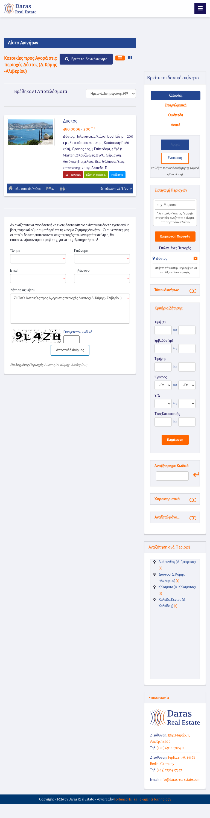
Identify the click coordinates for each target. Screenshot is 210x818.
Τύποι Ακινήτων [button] (166, 290)
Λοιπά (175, 125)
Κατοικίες (175, 95)
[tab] (175, 259)
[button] (160, 258)
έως (175, 329)
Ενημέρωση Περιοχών (175, 236)
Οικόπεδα (175, 115)
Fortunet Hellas (125, 799)
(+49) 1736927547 (169, 770)
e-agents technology (155, 799)
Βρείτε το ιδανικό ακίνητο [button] (89, 59)
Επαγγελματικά (175, 105)
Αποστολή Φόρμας (70, 350)
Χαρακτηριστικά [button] (167, 499)
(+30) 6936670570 (170, 748)
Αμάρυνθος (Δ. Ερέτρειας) (177, 562)
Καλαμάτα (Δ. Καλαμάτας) (177, 587)
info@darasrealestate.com (180, 780)
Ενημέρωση (175, 440)
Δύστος (70, 121)
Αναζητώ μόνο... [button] (167, 517)
